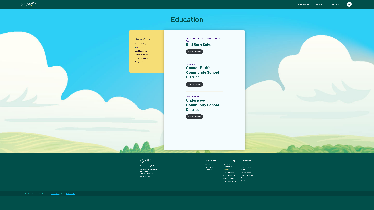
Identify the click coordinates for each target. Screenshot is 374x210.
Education (139, 47)
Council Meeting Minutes (246, 168)
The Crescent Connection (209, 168)
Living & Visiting (320, 4)
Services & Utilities (141, 58)
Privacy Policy (55, 194)
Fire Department (246, 172)
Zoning (243, 184)
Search (349, 4)
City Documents (246, 181)
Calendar (207, 164)
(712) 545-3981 (145, 177)
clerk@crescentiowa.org (148, 180)
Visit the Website (194, 52)
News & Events (303, 4)
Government (336, 4)
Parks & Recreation (141, 55)
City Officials (245, 164)
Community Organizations (143, 44)
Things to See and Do (142, 62)
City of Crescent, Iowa (28, 4)
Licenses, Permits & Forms (247, 177)
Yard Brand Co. (70, 194)
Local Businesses (141, 51)
